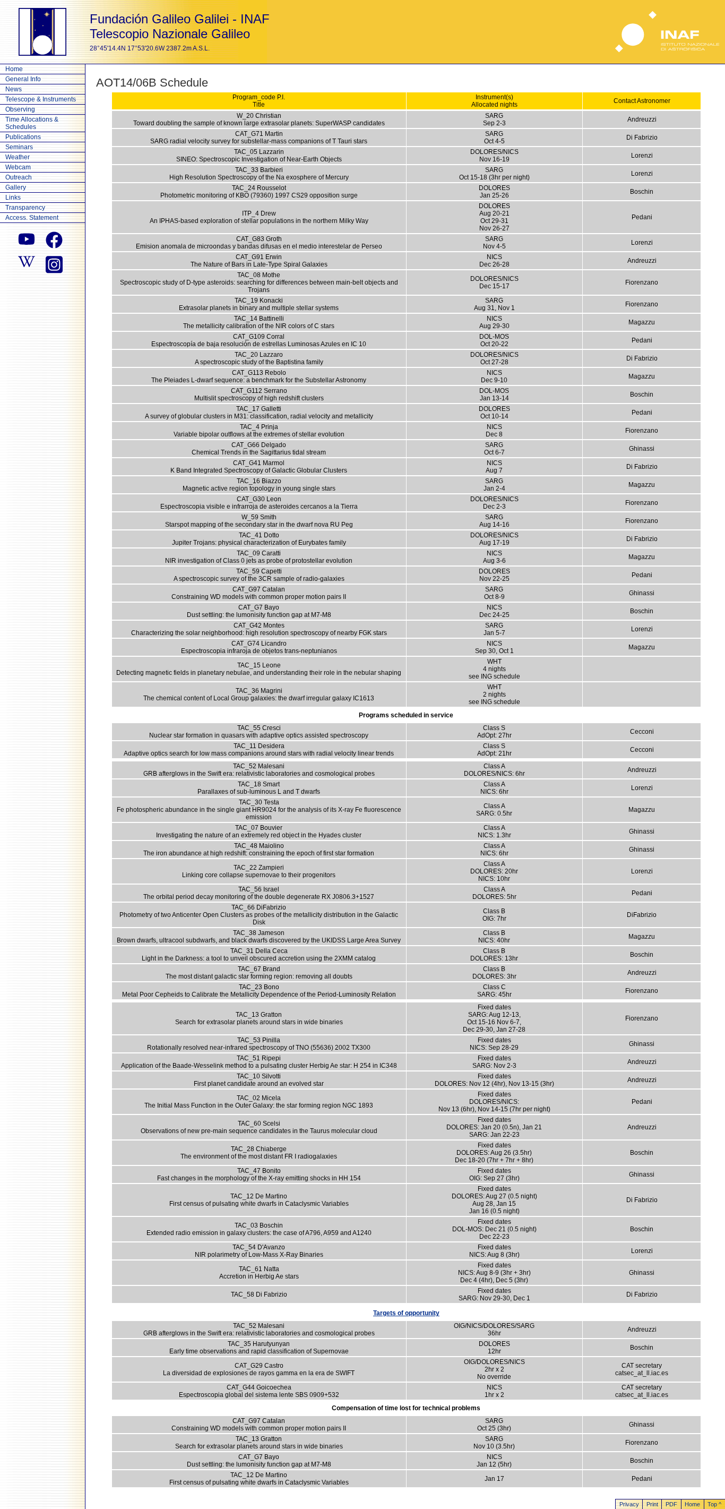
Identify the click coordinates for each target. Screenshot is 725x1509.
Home (14, 69)
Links (13, 197)
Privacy (629, 1504)
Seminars (19, 147)
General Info (23, 79)
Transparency (25, 207)
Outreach (18, 177)
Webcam (18, 167)
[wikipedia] (26, 263)
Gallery (15, 187)
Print (652, 1504)
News (13, 89)
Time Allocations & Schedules (31, 123)
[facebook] (54, 240)
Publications (23, 137)
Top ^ (714, 1504)
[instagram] (54, 263)
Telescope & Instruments (40, 99)
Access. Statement (31, 217)
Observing (20, 109)
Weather (17, 157)
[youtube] (26, 240)
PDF (671, 1504)
